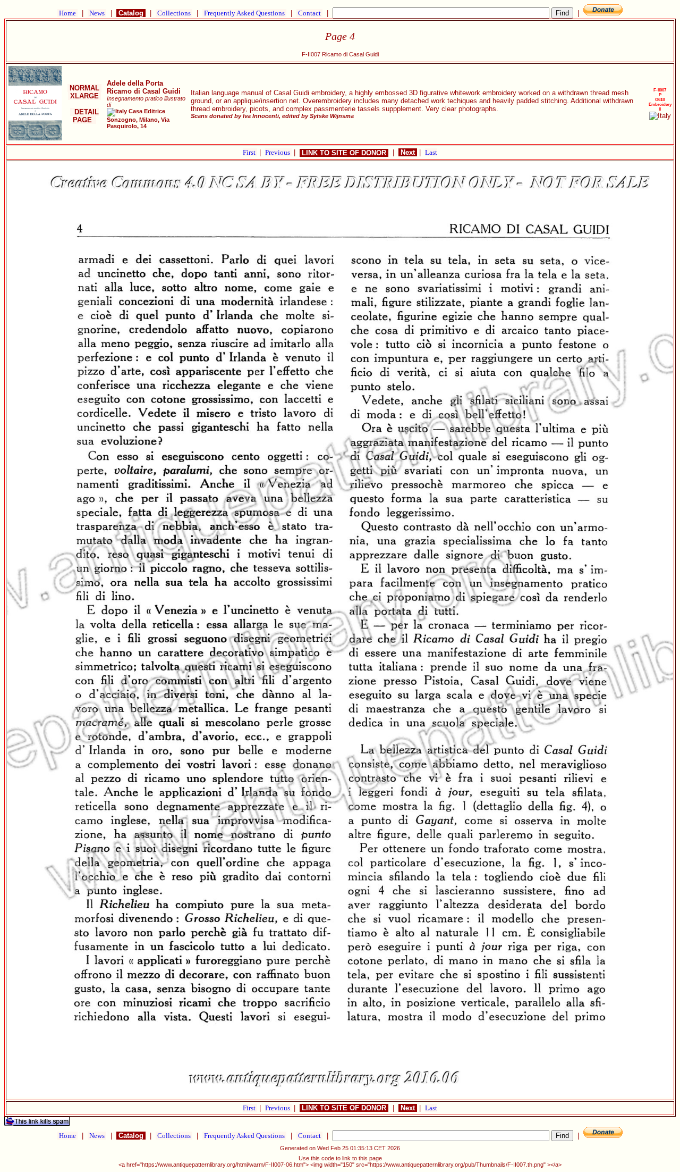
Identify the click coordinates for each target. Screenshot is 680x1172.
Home (67, 13)
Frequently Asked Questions (244, 13)
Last (431, 152)
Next (407, 152)
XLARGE (84, 96)
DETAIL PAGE (84, 116)
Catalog (131, 13)
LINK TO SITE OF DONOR (344, 153)
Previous (278, 152)
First (250, 152)
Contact (309, 13)
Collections (174, 13)
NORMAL (84, 88)
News (97, 13)
